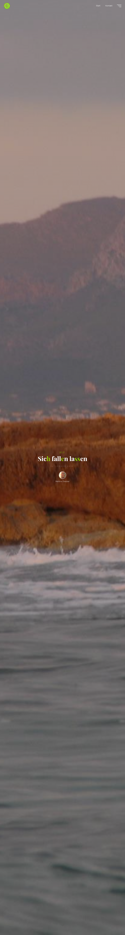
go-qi (61, 452)
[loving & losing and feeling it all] (7, 6)
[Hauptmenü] (119, 6)
